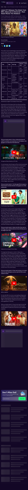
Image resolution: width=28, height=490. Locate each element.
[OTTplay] (3, 3)
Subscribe (22, 398)
